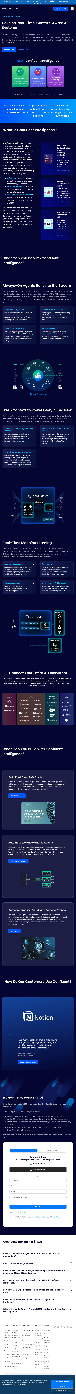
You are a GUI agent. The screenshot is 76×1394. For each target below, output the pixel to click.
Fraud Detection (17, 1360)
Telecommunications (28, 1344)
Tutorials (37, 1342)
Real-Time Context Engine (19, 194)
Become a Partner (47, 1357)
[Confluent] (11, 9)
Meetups (37, 1364)
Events (37, 1358)
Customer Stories (47, 95)
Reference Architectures (16, 1336)
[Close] (71, 1377)
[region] (37, 1384)
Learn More (36, 3)
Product (7, 1326)
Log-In (23, 1212)
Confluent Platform (7, 1336)
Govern (6, 1354)
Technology (25, 1354)
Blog (45, 1346)
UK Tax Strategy (46, 1367)
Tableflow (7, 1358)
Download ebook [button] (17, 796)
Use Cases (31, 95)
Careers (46, 1337)
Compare (38, 1368)
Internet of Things (15, 1367)
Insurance (25, 1351)
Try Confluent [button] (61, 9)
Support (37, 1346)
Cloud (24, 1150)
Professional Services (38, 1353)
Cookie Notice (21, 1385)
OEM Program (39, 1361)
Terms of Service (42, 1217)
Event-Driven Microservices (16, 1355)
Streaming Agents (15, 186)
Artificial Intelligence (15, 1347)
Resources (39, 1326)
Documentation (39, 1339)
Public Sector (26, 1347)
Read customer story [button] (18, 861)
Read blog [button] (14, 931)
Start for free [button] (9, 50)
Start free (38, 1207)
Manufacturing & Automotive (27, 1340)
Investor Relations (47, 1341)
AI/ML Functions (14, 178)
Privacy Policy (55, 1217)
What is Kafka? (39, 1330)
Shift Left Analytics (14, 1341)
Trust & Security (46, 1362)
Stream (6, 1344)
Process (6, 1351)
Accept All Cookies (62, 1382)
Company (47, 1330)
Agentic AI (15, 1351)
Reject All (62, 1386)
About (46, 1326)
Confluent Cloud (7, 1331)
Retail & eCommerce (26, 1334)
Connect (6, 1347)
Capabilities (17, 95)
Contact (46, 1334)
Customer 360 (16, 1363)
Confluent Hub (7, 1362)
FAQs (61, 95)
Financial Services (27, 1330)
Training (37, 1349)
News (46, 1349)
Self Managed (52, 1150)
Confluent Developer (38, 1334)
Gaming (24, 1358)
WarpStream (8, 1341)
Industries (25, 1326)
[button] (38, 1163)
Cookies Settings (62, 1390)
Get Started (7, 1366)
